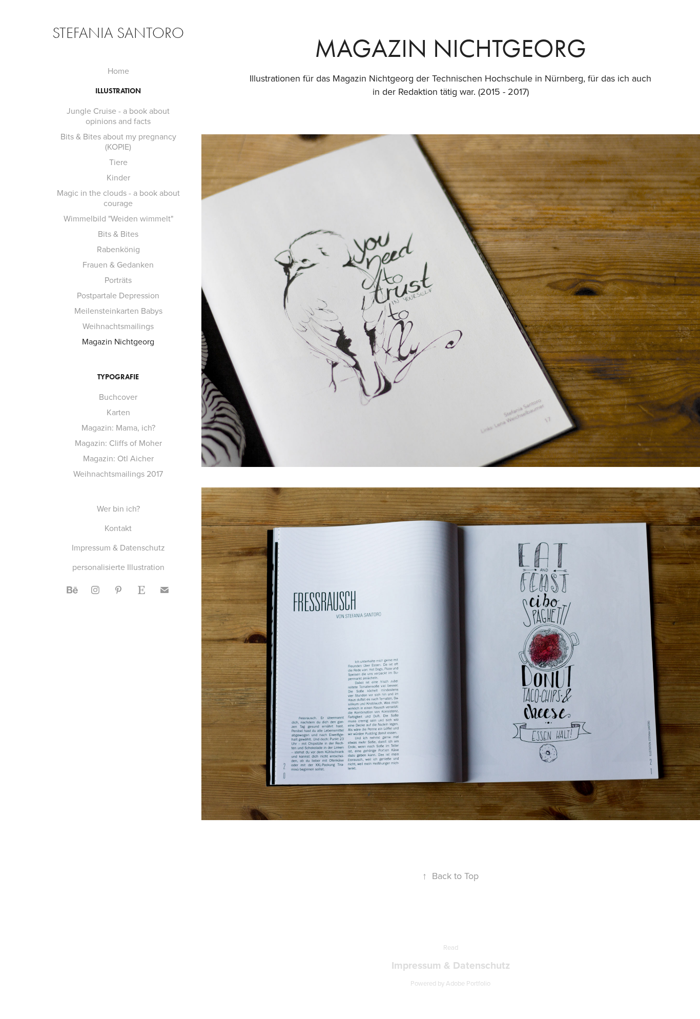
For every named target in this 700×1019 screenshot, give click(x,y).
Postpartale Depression (118, 295)
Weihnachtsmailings (118, 326)
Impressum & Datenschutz (118, 547)
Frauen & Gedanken (118, 264)
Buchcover (118, 396)
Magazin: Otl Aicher (118, 458)
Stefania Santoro (118, 33)
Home (118, 70)
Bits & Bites (118, 233)
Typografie (118, 377)
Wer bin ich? (118, 508)
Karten (118, 412)
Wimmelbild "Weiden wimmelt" (118, 218)
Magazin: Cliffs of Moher (118, 443)
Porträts (118, 280)
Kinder (118, 177)
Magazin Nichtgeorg (118, 341)
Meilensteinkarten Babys (118, 310)
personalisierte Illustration (118, 567)
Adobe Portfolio (468, 983)
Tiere (118, 162)
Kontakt (118, 528)
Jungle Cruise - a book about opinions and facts (118, 116)
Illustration (118, 91)
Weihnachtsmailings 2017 (118, 473)
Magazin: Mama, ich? (118, 427)
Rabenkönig (118, 249)
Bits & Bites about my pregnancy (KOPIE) (118, 141)
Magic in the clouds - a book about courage (118, 198)
